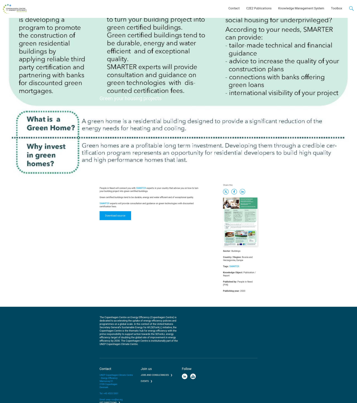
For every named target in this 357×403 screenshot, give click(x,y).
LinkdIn (242, 191)
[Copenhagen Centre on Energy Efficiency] (15, 9)
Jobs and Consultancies (155, 375)
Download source (115, 215)
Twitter (226, 191)
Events (145, 381)
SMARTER (141, 188)
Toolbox (336, 8)
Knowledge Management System (301, 8)
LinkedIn (184, 376)
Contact (234, 8)
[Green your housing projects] (240, 223)
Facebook (234, 191)
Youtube (193, 376)
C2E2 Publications (259, 8)
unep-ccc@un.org (114, 399)
